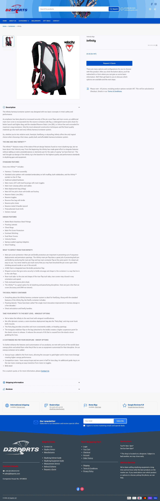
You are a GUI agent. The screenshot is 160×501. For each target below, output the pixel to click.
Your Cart (86, 449)
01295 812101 (130, 8)
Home (5, 21)
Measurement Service (52, 464)
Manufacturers (49, 452)
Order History (88, 458)
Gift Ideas (46, 21)
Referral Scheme (50, 467)
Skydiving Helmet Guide (52, 458)
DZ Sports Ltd (12, 498)
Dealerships (35, 21)
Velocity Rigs (90, 36)
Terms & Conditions (90, 468)
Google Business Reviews (136, 407)
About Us (12, 21)
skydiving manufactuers (57, 409)
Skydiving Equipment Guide (54, 461)
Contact (56, 21)
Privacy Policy (88, 471)
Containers (11, 26)
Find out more (21, 407)
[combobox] (79, 9)
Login (85, 447)
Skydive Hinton (49, 449)
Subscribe (120, 421)
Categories (23, 21)
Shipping (86, 466)
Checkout (86, 452)
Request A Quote (109, 63)
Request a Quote (50, 469)
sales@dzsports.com (12, 474)
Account (86, 455)
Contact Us (45, 371)
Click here (98, 407)
